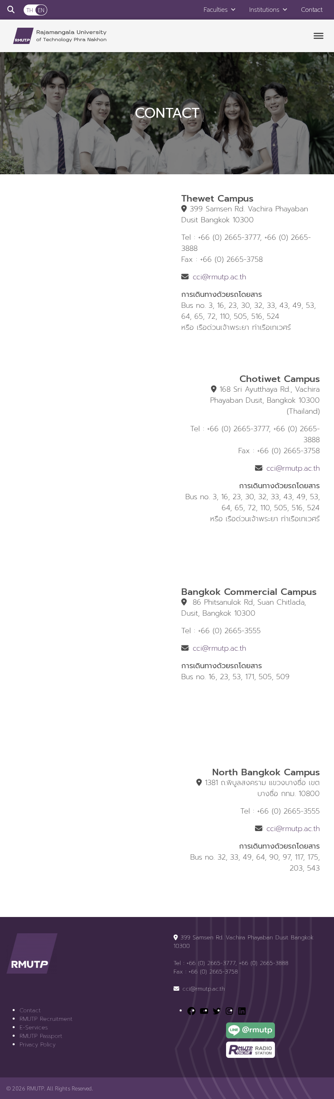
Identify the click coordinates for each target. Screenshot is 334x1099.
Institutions (264, 9)
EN (41, 9)
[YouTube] (204, 1011)
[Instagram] (229, 1011)
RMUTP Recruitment (46, 1019)
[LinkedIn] (242, 1011)
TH (29, 9)
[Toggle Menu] (318, 36)
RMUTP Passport (41, 1036)
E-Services (34, 1027)
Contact (312, 9)
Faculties (216, 9)
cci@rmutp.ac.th (219, 277)
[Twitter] (217, 1011)
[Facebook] (191, 1011)
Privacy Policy (37, 1044)
